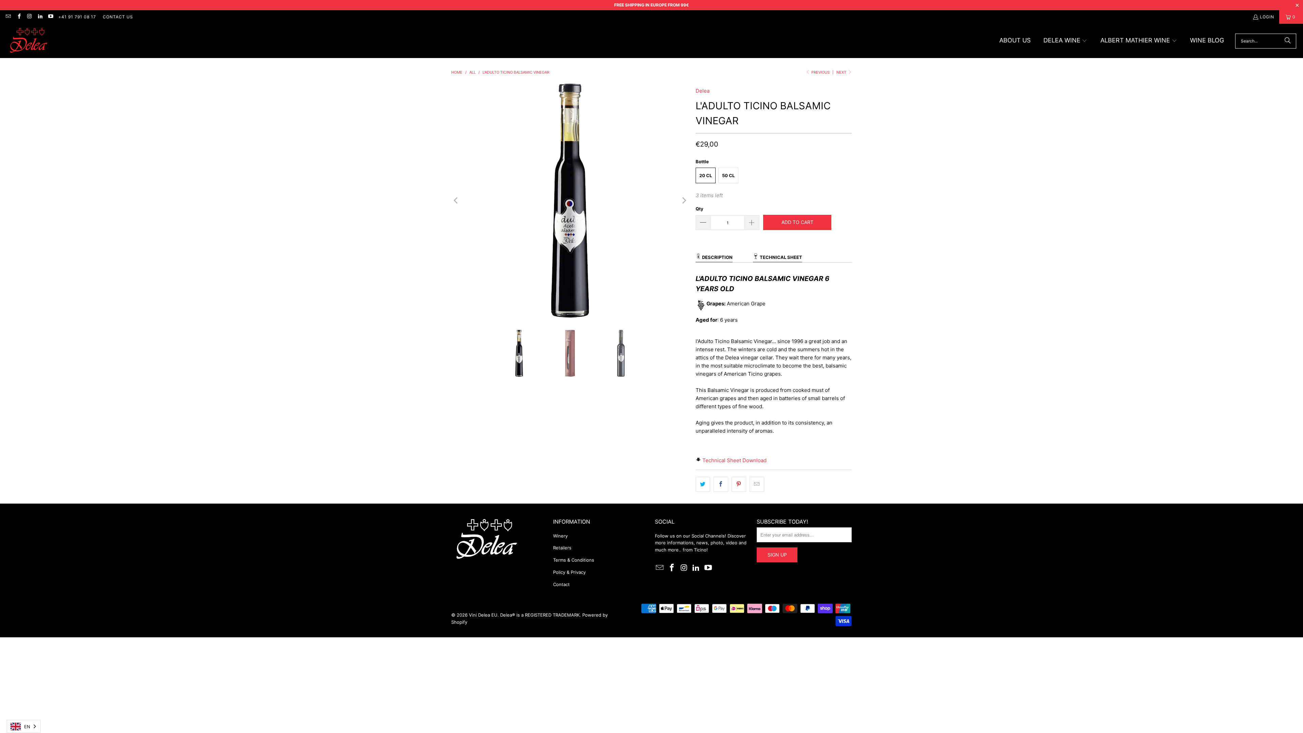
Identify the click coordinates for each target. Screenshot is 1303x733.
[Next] (683, 200)
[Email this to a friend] (757, 484)
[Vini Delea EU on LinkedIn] (40, 16)
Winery (560, 536)
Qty (699, 208)
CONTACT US (118, 16)
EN (27, 726)
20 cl (705, 175)
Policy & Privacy (569, 572)
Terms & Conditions (573, 560)
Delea (703, 91)
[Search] (1287, 41)
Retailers (562, 547)
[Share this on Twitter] (703, 484)
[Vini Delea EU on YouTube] (50, 16)
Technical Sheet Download (734, 460)
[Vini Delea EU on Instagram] (29, 16)
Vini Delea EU (483, 615)
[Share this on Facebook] (721, 484)
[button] (1065, 41)
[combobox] (24, 726)
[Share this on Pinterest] (739, 484)
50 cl (728, 175)
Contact (561, 584)
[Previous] (456, 200)
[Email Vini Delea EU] (8, 16)
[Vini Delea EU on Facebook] (18, 16)
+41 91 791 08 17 (77, 16)
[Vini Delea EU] (29, 41)
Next (841, 72)
